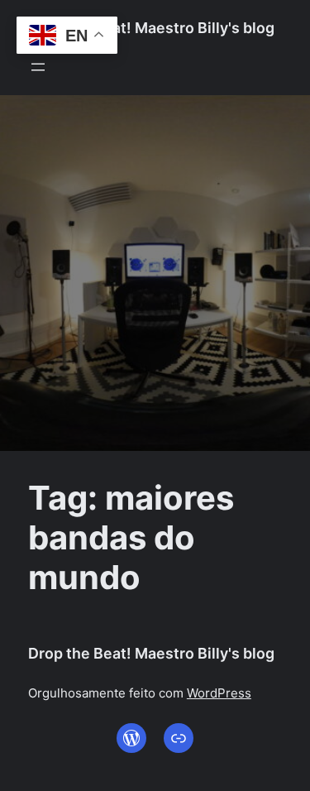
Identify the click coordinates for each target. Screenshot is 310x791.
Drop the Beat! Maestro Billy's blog (151, 27)
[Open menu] (38, 67)
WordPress (219, 693)
